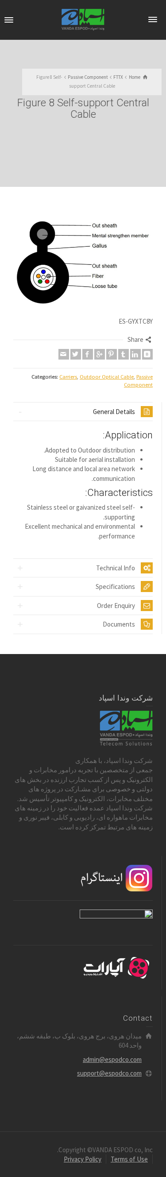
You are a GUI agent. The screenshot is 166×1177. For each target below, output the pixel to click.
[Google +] (99, 354)
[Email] (63, 354)
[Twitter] (75, 354)
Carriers (68, 376)
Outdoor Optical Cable (107, 376)
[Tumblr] (123, 354)
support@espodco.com (109, 1073)
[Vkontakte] (147, 354)
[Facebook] (87, 354)
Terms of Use (129, 1159)
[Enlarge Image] (83, 258)
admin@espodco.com (112, 1059)
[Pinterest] (111, 354)
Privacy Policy (82, 1159)
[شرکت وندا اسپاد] (83, 19)
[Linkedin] (135, 354)
